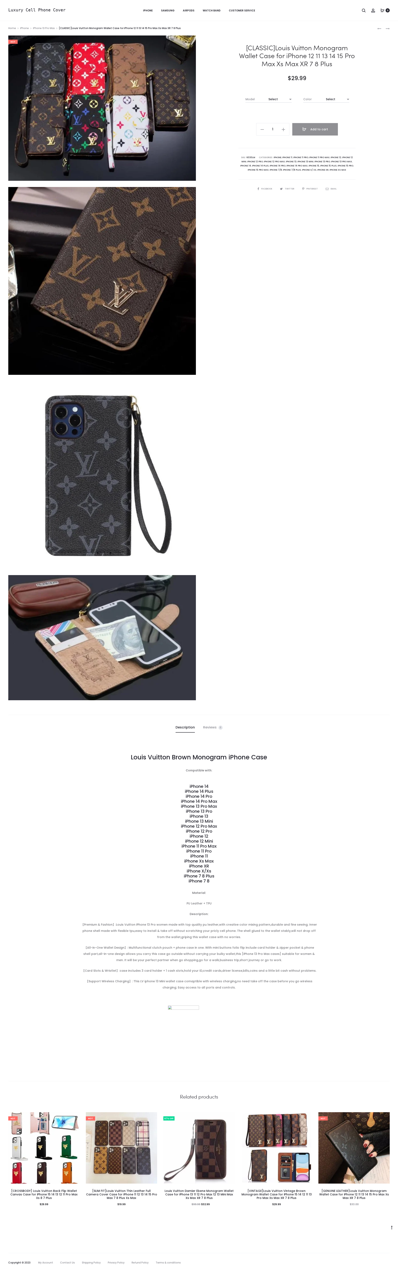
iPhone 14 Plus (260, 165)
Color (307, 99)
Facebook (267, 188)
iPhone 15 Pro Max (258, 169)
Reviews (212, 727)
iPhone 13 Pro (322, 161)
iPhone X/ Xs (309, 169)
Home (12, 28)
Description (185, 727)
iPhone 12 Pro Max (274, 161)
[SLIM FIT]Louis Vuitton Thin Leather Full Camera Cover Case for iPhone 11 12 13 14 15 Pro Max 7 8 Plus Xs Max (121, 1194)
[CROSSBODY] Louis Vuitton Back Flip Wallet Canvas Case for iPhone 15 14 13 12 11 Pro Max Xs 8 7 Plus (44, 1194)
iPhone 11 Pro (300, 157)
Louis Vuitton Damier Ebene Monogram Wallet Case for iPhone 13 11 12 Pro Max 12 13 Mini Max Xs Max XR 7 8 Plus (199, 1194)
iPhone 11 (287, 157)
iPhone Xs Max (338, 169)
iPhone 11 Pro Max (319, 157)
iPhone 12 (336, 157)
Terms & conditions (168, 1262)
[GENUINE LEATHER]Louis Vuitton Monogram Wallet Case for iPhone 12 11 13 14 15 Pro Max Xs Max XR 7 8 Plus (354, 1194)
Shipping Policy (91, 1262)
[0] (382, 10)
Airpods (188, 10)
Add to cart (318, 129)
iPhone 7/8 (276, 169)
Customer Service (242, 10)
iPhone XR (323, 169)
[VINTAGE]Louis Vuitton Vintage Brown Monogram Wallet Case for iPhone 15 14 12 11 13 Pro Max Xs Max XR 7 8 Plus (276, 1194)
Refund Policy (140, 1262)
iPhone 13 (291, 161)
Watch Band (212, 10)
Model (250, 99)
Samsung (168, 10)
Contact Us (67, 1262)
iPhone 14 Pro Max (297, 165)
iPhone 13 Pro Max (44, 28)
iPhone (148, 10)
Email (334, 188)
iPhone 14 (245, 165)
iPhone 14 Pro (277, 165)
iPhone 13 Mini (305, 161)
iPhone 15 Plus (328, 165)
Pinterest (312, 188)
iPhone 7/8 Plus (292, 169)
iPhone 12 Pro (255, 161)
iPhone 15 (314, 165)
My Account (45, 1262)
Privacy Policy (116, 1262)
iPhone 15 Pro (345, 165)
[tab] (185, 727)
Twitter (290, 188)
